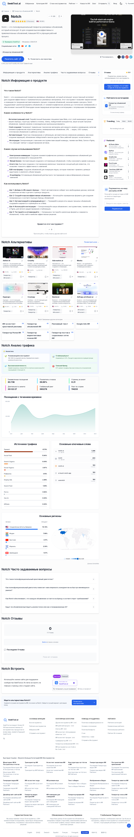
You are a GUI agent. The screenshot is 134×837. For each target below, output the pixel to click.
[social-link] (4, 738)
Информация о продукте (14, 72)
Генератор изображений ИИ (67, 744)
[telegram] (130, 57)
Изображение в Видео (98, 780)
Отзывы (92, 72)
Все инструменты (35, 722)
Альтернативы (34, 72)
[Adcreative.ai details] (62, 262)
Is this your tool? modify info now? (17, 63)
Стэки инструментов (58, 4)
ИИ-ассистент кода (32, 780)
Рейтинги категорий (115, 722)
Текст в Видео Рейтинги (76, 786)
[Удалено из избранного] (59, 16)
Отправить (102, 4)
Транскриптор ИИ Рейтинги (34, 770)
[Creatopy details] (37, 298)
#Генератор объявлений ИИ (13, 52)
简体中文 (94, 832)
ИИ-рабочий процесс (65, 726)
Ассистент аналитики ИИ (55, 762)
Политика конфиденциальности (92, 722)
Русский (85, 832)
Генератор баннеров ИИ (32, 309)
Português (75, 832)
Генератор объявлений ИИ (23, 11)
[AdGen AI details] (13, 262)
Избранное (29, 4)
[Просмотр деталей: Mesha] (96, 261)
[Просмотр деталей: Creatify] (47, 261)
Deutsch (46, 832)
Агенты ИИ (61, 729)
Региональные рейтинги (116, 729)
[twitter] (119, 57)
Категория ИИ (41, 4)
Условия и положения (89, 726)
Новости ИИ (85, 4)
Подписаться (117, 209)
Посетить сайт (11, 59)
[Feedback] (129, 826)
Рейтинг (72, 4)
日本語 (38, 832)
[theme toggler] (121, 3)
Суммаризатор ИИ (64, 740)
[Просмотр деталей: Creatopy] (47, 297)
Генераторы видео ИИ (98, 762)
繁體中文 (104, 832)
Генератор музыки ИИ (76, 794)
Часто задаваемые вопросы (73, 72)
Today (118, 121)
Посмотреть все (91, 242)
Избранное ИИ (34, 729)
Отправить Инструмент (90, 740)
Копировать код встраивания (66, 689)
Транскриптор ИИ (31, 762)
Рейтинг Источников (115, 733)
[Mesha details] (87, 262)
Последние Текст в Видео (77, 783)
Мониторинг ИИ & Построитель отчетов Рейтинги (11, 774)
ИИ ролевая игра (52, 780)
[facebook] (123, 57)
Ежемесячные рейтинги (116, 726)
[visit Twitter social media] (26, 46)
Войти (44, 642)
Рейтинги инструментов (37, 726)
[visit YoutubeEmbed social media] (22, 46)
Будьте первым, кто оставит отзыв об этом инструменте (118, 87)
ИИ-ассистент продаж (65, 737)
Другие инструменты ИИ (66, 722)
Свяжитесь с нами (88, 737)
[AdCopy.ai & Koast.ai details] (87, 298)
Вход (115, 3)
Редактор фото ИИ (97, 794)
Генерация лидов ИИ (10, 780)
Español (55, 832)
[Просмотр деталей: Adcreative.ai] (71, 261)
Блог (94, 4)
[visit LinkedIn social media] (19, 46)
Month (130, 121)
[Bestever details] (62, 298)
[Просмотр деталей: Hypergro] (22, 297)
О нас (83, 733)
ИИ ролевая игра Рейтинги (55, 788)
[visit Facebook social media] (29, 46)
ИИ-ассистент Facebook (82, 309)
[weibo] (127, 57)
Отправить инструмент (37, 733)
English (30, 832)
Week (124, 121)
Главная (6, 11)
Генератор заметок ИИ (120, 780)
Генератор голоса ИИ (119, 794)
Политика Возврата (88, 729)
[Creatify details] (37, 262)
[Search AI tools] (109, 3)
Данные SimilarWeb (93, 563)
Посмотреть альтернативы (78, 702)
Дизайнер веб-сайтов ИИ (12, 794)
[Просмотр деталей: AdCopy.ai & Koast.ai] (96, 297)
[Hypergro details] (13, 298)
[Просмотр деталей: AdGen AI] (22, 261)
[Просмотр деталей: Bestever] (71, 297)
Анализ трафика (51, 72)
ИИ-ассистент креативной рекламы (8, 278)
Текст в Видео (73, 780)
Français (65, 832)
